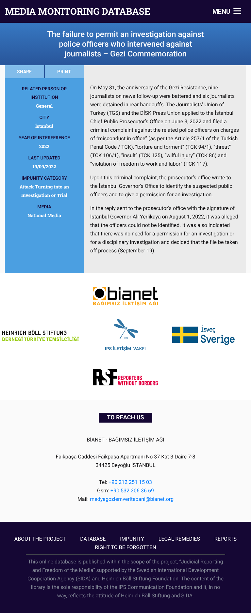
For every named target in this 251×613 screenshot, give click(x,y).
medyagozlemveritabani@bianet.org (132, 499)
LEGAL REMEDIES (179, 539)
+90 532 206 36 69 (132, 490)
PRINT (64, 71)
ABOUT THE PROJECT (40, 539)
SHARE (24, 71)
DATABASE (93, 539)
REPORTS (225, 539)
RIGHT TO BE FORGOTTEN (125, 547)
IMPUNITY (132, 539)
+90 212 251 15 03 (130, 482)
